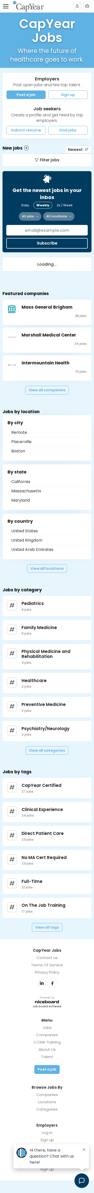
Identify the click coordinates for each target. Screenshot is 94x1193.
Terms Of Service (47, 965)
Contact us (47, 957)
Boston (18, 451)
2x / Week (65, 205)
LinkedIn (41, 983)
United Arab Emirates (32, 549)
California (20, 482)
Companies (47, 1034)
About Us (47, 1049)
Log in (47, 1132)
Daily (25, 205)
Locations (47, 1102)
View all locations (47, 568)
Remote (19, 432)
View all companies (47, 390)
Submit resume (26, 130)
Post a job (26, 94)
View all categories (47, 750)
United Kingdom (26, 540)
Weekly (42, 205)
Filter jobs (49, 160)
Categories (47, 1109)
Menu (7, 6)
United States (24, 531)
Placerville (21, 442)
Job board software (47, 1006)
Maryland (20, 500)
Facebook (52, 983)
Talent (47, 1056)
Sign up (68, 94)
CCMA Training (47, 1042)
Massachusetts (26, 491)
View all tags (47, 927)
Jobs (47, 1027)
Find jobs (67, 130)
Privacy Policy (47, 972)
